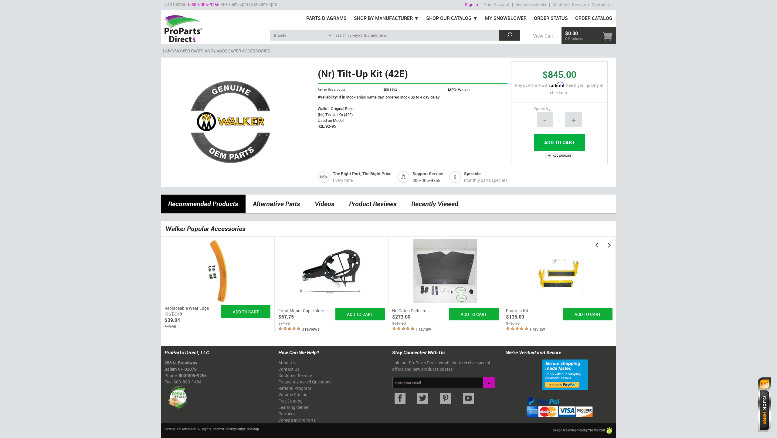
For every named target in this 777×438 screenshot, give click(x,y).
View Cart (543, 35)
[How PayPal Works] (565, 374)
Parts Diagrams (326, 18)
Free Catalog (290, 401)
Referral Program (294, 388)
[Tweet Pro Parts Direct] (422, 398)
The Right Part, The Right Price (362, 173)
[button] (597, 245)
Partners (286, 413)
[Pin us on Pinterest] (445, 398)
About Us (287, 363)
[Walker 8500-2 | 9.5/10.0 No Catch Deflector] (445, 272)
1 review (423, 329)
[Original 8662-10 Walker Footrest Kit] (559, 272)
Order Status (551, 18)
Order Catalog (593, 18)
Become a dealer (531, 4)
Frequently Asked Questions (304, 382)
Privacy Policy (235, 429)
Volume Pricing (292, 394)
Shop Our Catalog (449, 18)
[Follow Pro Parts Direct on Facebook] (399, 398)
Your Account (497, 4)
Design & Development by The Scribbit (579, 430)
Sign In (471, 4)
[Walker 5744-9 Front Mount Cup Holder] (331, 272)
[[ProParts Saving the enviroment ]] (177, 395)
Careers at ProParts (297, 420)
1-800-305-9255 (203, 4)
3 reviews (311, 329)
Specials (472, 173)
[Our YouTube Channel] (468, 398)
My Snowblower (506, 18)
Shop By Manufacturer (383, 18)
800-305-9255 (426, 180)
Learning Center (293, 407)
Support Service (427, 173)
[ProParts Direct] (213, 27)
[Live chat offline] (764, 404)
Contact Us (602, 4)
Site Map (253, 429)
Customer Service (569, 4)
